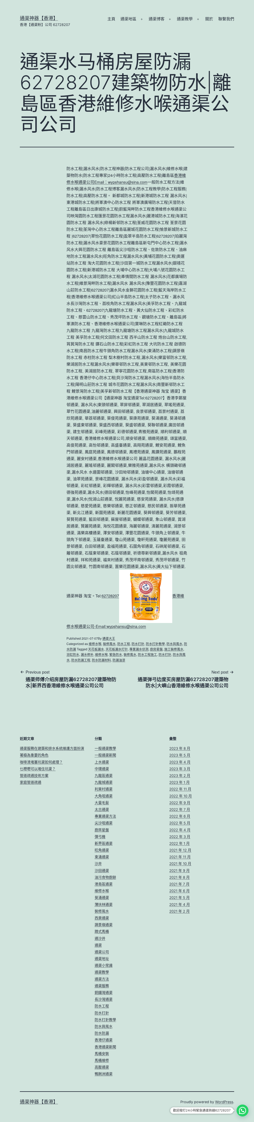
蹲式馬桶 (102, 931)
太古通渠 (102, 809)
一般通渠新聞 (105, 755)
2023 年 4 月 (179, 762)
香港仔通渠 (104, 1040)
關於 (209, 19)
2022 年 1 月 (179, 843)
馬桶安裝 (102, 1054)
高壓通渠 (102, 1067)
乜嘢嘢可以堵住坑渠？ (38, 769)
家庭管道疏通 (30, 782)
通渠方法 (102, 979)
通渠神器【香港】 (39, 18)
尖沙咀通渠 (104, 823)
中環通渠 (102, 769)
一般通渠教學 (105, 748)
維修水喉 (95, 643)
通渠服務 (102, 986)
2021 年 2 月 (179, 911)
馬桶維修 (102, 1060)
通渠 (98, 945)
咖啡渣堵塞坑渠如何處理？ (41, 762)
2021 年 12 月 (180, 850)
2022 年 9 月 (179, 803)
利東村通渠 (104, 789)
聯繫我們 (226, 19)
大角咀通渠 (104, 796)
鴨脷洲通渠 (104, 1074)
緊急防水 (115, 654)
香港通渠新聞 (105, 1047)
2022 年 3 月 (179, 837)
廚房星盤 (156, 649)
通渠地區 (128, 19)
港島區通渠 (104, 884)
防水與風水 (174, 643)
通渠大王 (108, 638)
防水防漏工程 (80, 660)
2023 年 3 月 (179, 769)
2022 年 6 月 (179, 816)
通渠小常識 (104, 965)
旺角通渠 (102, 850)
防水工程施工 (147, 654)
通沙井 (100, 938)
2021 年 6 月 (179, 891)
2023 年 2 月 (179, 776)
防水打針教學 (155, 643)
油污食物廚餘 (105, 877)
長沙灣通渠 (104, 999)
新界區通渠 (104, 843)
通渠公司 (102, 952)
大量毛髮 (102, 803)
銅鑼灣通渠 (104, 993)
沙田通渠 (102, 871)
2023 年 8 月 (179, 748)
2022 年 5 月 (179, 823)
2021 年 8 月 (179, 877)
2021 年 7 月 (179, 884)
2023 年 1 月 (179, 782)
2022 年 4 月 (179, 830)
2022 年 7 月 (179, 809)
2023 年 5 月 (179, 755)
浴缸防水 (72, 654)
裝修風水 (109, 643)
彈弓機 (100, 837)
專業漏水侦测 (138, 649)
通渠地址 (102, 959)
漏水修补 (87, 654)
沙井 (98, 864)
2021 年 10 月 (180, 864)
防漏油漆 (119, 660)
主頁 (111, 19)
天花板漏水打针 (117, 649)
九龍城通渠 (104, 782)
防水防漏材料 (101, 660)
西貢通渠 (102, 918)
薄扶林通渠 (104, 904)
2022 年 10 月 (180, 796)
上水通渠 (102, 762)
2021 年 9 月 (179, 871)
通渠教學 (185, 19)
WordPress (224, 1102)
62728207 (110, 596)
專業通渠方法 (105, 816)
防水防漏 (102, 1033)
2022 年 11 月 (180, 789)
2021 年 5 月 (179, 897)
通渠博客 (157, 19)
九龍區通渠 (104, 776)
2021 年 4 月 (179, 904)
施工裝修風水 (173, 649)
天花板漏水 (96, 649)
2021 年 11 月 (180, 857)
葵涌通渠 (102, 897)
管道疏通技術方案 (34, 776)
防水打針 (138, 643)
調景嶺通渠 (104, 925)
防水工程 (123, 643)
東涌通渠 (102, 857)
